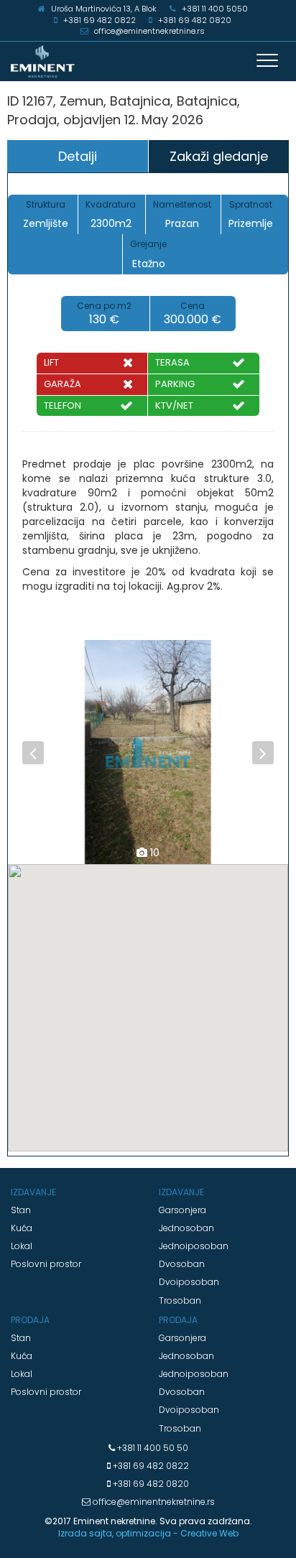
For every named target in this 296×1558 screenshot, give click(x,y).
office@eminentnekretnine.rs (153, 1502)
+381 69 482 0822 (150, 1466)
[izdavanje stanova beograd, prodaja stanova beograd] (148, 61)
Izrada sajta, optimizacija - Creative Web (148, 1533)
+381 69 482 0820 (150, 1484)
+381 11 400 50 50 (151, 1448)
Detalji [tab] (77, 156)
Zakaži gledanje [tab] (219, 156)
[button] (29, 752)
